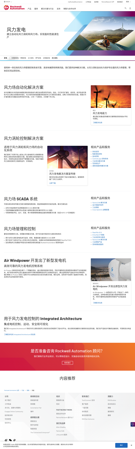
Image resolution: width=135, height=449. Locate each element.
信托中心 (8, 423)
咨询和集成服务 (97, 244)
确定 (121, 445)
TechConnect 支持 (88, 400)
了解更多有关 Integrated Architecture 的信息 (19, 334)
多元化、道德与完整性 (13, 408)
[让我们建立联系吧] (133, 424)
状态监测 (95, 151)
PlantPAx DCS (97, 232)
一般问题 (85, 408)
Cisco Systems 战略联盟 (100, 210)
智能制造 (33, 429)
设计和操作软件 (97, 205)
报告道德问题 (86, 415)
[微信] (10, 439)
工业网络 (95, 207)
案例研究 (111, 411)
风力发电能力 (95, 86)
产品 (29, 9)
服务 (36, 9)
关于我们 (8, 400)
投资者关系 (9, 415)
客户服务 (85, 404)
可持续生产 (96, 163)
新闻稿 (32, 404)
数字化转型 (34, 425)
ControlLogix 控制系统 (100, 159)
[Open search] (126, 8)
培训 (57, 404)
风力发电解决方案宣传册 (56, 147)
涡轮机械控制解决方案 (100, 166)
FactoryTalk (60, 431)
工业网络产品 (97, 242)
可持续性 (8, 419)
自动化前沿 (112, 404)
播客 (109, 415)
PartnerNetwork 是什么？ (65, 417)
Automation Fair (36, 408)
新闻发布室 (34, 400)
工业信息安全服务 (98, 237)
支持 (58, 9)
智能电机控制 (97, 154)
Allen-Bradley (61, 427)
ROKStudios (112, 400)
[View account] (130, 8)
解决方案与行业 (47, 9)
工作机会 (8, 404)
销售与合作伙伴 (69, 9)
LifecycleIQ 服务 (61, 435)
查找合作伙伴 (61, 414)
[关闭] (131, 445)
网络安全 (33, 421)
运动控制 (95, 156)
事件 (32, 411)
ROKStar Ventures (88, 419)
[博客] (14, 439)
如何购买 (85, 411)
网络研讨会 (60, 400)
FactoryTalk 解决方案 (99, 202)
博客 (109, 408)
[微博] (6, 439)
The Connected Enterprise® (40, 432)
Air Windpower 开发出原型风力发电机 (104, 259)
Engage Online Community (14, 411)
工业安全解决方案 (98, 161)
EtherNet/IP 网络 (98, 235)
